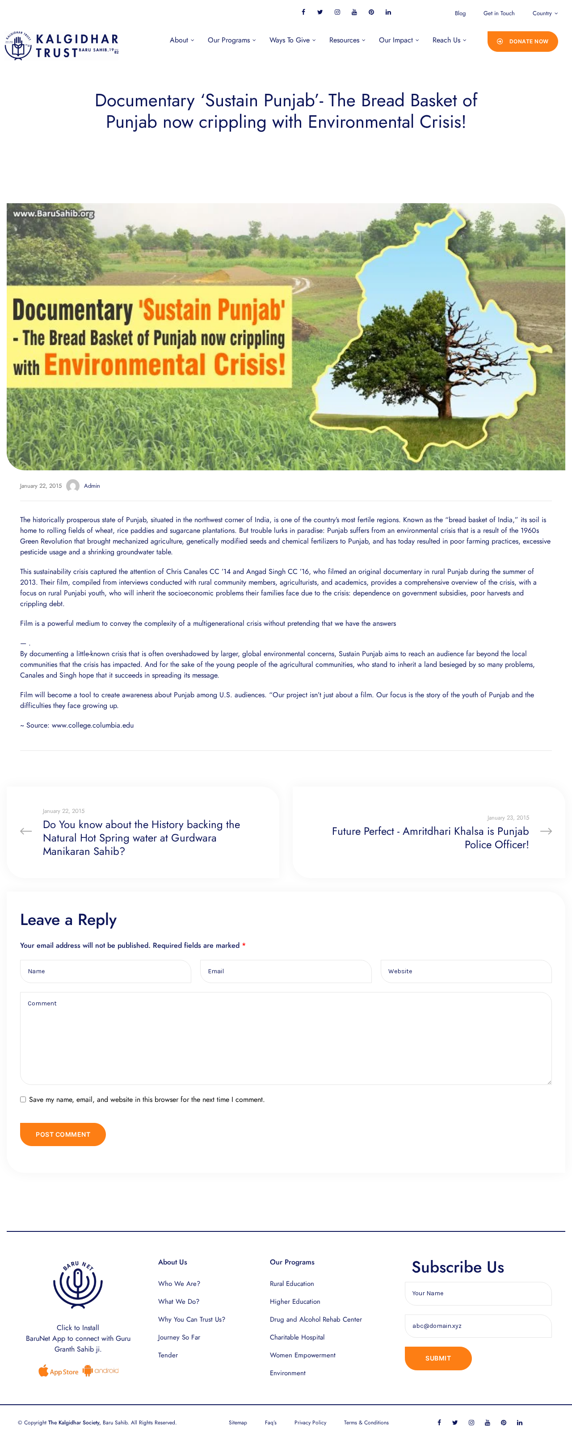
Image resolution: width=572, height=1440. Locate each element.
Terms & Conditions (366, 1423)
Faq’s (271, 1423)
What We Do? (178, 1301)
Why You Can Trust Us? (191, 1319)
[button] (523, 41)
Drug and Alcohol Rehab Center (316, 1319)
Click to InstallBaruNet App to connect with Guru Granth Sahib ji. (78, 1338)
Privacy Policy (310, 1423)
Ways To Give (289, 40)
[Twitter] (320, 11)
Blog (460, 13)
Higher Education (295, 1301)
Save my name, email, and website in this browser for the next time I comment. (147, 1099)
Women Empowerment (303, 1355)
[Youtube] (354, 11)
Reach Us (446, 40)
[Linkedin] (388, 11)
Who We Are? (179, 1284)
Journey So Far (179, 1337)
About (179, 40)
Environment (288, 1373)
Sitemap (238, 1423)
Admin (92, 485)
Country (542, 13)
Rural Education (292, 1284)
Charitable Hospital (297, 1337)
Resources (344, 40)
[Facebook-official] (303, 11)
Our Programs (229, 40)
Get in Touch (499, 13)
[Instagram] (337, 11)
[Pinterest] (371, 11)
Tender (168, 1355)
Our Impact (396, 40)
